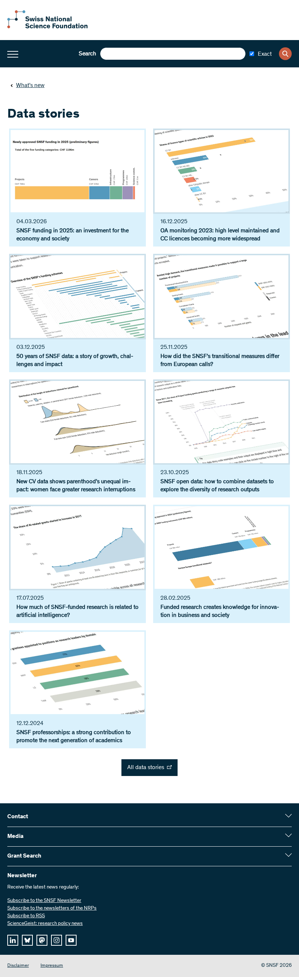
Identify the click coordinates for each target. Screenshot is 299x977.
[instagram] (56, 940)
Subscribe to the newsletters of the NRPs (52, 908)
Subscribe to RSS (26, 916)
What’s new (30, 85)
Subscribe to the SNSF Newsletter (44, 900)
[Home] (47, 27)
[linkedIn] (12, 940)
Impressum (51, 966)
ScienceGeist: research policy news (45, 923)
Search (87, 54)
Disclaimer (18, 966)
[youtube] (71, 940)
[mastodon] (41, 940)
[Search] (285, 53)
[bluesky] (27, 940)
